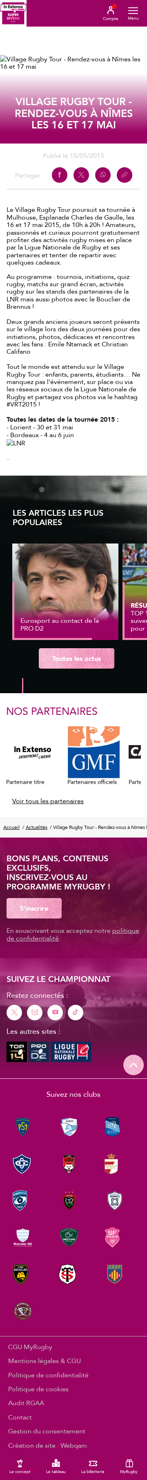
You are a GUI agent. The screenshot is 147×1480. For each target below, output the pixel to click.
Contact (20, 1417)
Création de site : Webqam (47, 1445)
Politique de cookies (38, 1389)
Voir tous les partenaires (48, 800)
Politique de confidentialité (48, 1375)
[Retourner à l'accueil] (13, 13)
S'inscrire (34, 908)
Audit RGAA (26, 1403)
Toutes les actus (76, 658)
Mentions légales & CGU (44, 1360)
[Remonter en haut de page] (133, 1065)
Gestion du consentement (46, 1431)
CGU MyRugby (30, 1347)
